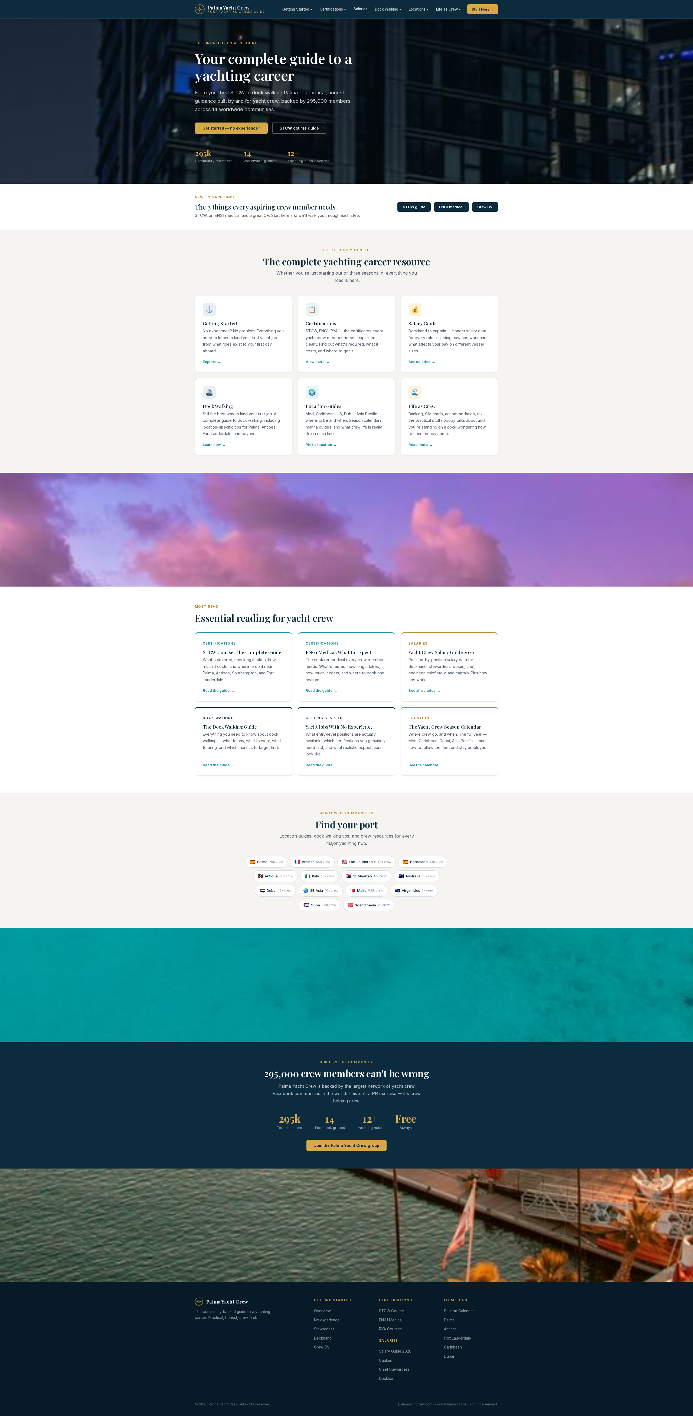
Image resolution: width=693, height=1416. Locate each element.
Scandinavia (369, 904)
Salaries (360, 9)
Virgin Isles (414, 890)
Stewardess (324, 1329)
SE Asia (320, 890)
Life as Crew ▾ (448, 9)
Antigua (275, 876)
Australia (417, 876)
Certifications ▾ (333, 9)
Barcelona (423, 861)
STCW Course (391, 1311)
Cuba (319, 904)
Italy (319, 876)
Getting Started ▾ (297, 9)
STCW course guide (299, 128)
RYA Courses (390, 1329)
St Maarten (366, 876)
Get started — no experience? (231, 128)
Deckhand (323, 1338)
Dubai (276, 890)
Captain (385, 1360)
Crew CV (485, 207)
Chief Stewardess (394, 1369)
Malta (366, 890)
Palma (266, 861)
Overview (322, 1311)
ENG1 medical (451, 207)
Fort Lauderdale (366, 861)
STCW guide (414, 207)
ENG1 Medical (391, 1320)
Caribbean (453, 1347)
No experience (326, 1320)
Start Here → (483, 9)
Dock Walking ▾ (388, 9)
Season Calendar (459, 1311)
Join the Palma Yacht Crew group (346, 1145)
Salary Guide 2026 (395, 1351)
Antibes (312, 861)
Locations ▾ (419, 9)
